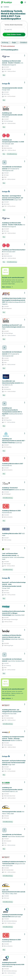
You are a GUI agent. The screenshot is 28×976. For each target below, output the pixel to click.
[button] (6, 42)
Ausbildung (6, 6)
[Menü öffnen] (25, 2)
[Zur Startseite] (6, 2)
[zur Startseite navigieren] (1, 6)
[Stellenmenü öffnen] (24, 55)
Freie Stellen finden (14, 34)
